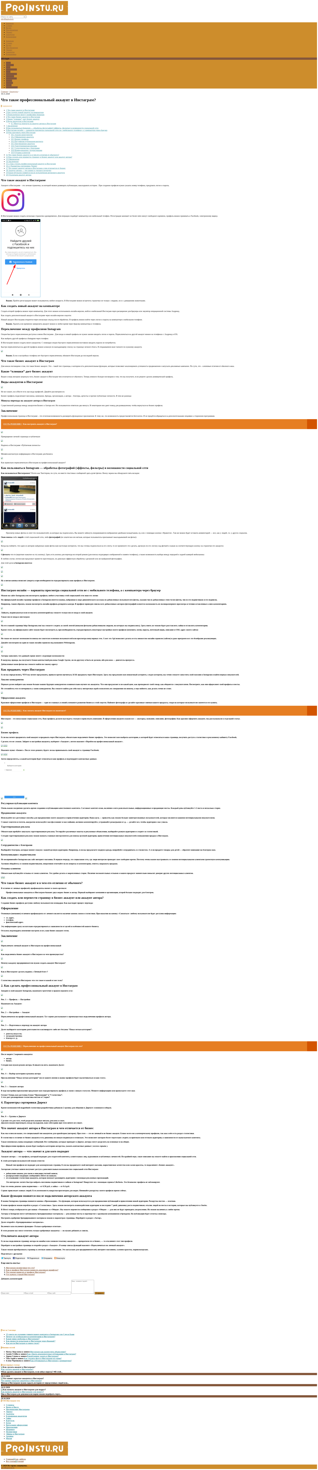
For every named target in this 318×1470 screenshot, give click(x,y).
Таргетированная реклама (24, 146)
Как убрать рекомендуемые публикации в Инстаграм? (51, 1354)
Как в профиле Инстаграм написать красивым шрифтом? (32, 1270)
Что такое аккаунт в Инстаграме (20, 110)
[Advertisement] (75, 1311)
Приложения (11, 74)
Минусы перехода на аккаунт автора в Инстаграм (33, 124)
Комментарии (12, 87)
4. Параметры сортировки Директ (21, 166)
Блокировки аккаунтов (16, 1416)
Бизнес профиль (20, 139)
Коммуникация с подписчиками (26, 150)
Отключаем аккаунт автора (18, 175)
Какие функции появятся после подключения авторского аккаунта (35, 173)
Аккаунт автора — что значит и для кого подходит (28, 170)
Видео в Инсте (12, 1407)
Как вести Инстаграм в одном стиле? (22, 1343)
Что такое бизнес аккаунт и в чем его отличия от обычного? (32, 155)
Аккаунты (10, 34)
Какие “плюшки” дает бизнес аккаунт (23, 119)
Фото (8, 72)
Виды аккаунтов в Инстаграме (19, 121)
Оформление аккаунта (22, 137)
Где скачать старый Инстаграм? (20, 1274)
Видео (8, 28)
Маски (9, 85)
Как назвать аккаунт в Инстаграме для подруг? (22, 1392)
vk (13, 19)
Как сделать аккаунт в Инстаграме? (17, 1369)
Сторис (9, 26)
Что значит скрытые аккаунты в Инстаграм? (21, 1381)
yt (3, 19)
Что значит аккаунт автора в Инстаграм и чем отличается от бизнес (36, 168)
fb (5, 19)
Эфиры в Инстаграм (15, 1434)
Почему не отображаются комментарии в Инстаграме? (30, 1337)
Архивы (9, 83)
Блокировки (11, 37)
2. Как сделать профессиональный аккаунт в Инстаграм (31, 164)
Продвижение (12, 30)
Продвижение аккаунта (23, 144)
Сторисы (10, 1405)
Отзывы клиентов (20, 153)
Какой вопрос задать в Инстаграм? (43, 1356)
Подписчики (11, 78)
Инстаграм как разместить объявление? (48, 1352)
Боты (8, 67)
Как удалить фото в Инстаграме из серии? (43, 1358)
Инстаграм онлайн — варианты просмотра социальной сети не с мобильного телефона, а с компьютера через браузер (56, 130)
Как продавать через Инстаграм (20, 132)
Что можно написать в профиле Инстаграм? (26, 1272)
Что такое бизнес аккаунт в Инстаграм (23, 117)
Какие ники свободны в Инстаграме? (23, 1339)
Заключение (12, 126)
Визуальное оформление (17, 1425)
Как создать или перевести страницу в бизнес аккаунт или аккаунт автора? (39, 157)
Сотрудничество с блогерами (25, 148)
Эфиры (9, 81)
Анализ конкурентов (22, 135)
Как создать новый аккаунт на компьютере (25, 112)
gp (7, 19)
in (11, 19)
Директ (9, 32)
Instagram (10, 23)
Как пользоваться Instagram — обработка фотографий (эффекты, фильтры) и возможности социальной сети (52, 128)
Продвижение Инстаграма (18, 1409)
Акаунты (10, 1414)
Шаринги (10, 76)
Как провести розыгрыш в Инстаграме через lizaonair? (30, 1341)
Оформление (11, 69)
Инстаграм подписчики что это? (20, 1268)
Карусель (10, 65)
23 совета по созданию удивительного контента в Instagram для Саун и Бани (40, 1334)
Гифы (8, 63)
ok (2, 19)
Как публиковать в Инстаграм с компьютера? (51, 1361)
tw (9, 19)
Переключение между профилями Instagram (25, 115)
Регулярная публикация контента (27, 141)
